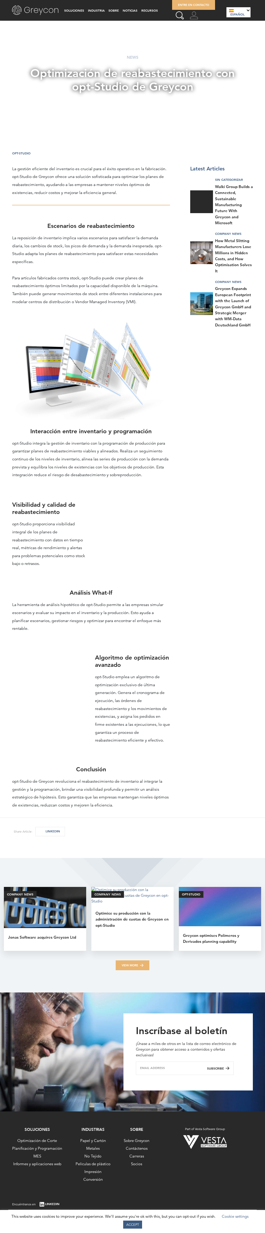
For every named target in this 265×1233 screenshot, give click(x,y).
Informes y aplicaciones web (37, 1163)
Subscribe (215, 1068)
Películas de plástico (93, 1163)
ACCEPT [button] (132, 1224)
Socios (136, 1163)
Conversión (93, 1179)
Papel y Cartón (93, 1140)
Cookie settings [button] (235, 1216)
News (132, 57)
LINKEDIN (53, 831)
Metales (93, 1148)
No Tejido (92, 1156)
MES (37, 1156)
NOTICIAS (130, 10)
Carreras (136, 1156)
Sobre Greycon (136, 1140)
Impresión (92, 1171)
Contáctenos (137, 1148)
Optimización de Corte (37, 1140)
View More (130, 965)
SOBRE (113, 10)
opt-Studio (21, 153)
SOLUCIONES (74, 10)
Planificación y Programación (37, 1148)
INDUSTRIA (96, 10)
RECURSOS (149, 10)
